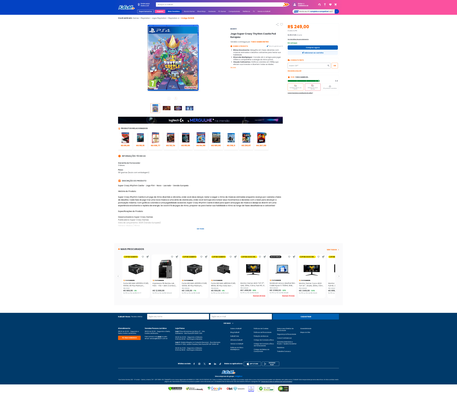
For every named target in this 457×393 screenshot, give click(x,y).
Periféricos (246, 11)
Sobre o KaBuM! (236, 328)
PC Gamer (222, 11)
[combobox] (221, 4)
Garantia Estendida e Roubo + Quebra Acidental (286, 343)
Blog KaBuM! (234, 332)
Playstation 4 (174, 18)
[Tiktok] (220, 363)
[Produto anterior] (118, 276)
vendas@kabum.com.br (158, 338)
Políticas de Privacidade (262, 332)
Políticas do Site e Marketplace (236, 348)
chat (159, 337)
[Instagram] (199, 363)
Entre (300, 4)
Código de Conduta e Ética (264, 340)
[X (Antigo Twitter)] (204, 363)
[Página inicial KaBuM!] (126, 7)
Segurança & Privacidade (286, 334)
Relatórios (280, 348)
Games (136, 18)
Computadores (234, 11)
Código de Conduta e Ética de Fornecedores (264, 345)
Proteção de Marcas (261, 336)
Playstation (146, 18)
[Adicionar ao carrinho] (147, 257)
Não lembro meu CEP (294, 71)
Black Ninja (201, 11)
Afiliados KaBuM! (236, 340)
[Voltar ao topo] (228, 372)
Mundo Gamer (189, 11)
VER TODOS (332, 249)
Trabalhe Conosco (284, 351)
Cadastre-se (303, 5)
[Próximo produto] (339, 276)
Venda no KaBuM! (264, 11)
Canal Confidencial (284, 338)
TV (254, 11)
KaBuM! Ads (234, 336)
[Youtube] (210, 363)
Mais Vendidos (174, 11)
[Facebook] (194, 363)
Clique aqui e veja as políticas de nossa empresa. (276, 381)
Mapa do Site (305, 332)
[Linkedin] (215, 363)
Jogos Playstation (160, 18)
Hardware (212, 11)
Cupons (160, 11)
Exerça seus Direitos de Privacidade (285, 329)
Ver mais (233, 67)
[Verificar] (175, 389)
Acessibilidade (305, 328)
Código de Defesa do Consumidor (261, 350)
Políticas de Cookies (261, 328)
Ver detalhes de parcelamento (298, 39)
